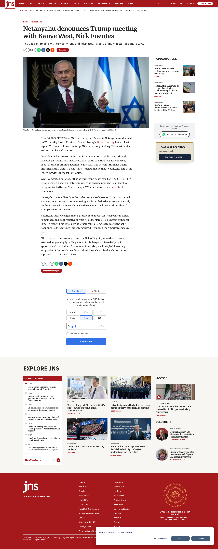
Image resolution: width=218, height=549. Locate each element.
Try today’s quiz (174, 157)
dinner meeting (106, 142)
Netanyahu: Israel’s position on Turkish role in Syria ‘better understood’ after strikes (128, 449)
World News (71, 443)
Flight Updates (81, 10)
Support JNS (205, 3)
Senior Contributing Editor (179, 449)
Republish (63, 50)
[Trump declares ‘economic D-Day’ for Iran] (87, 429)
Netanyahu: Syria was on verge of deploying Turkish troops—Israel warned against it (166, 89)
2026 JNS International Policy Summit (175, 512)
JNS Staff (158, 96)
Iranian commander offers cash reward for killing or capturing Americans (173, 409)
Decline (201, 538)
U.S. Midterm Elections (52, 10)
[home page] (10, 4)
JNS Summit (129, 10)
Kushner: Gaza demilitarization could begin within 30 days (165, 107)
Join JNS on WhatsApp (176, 134)
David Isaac (158, 77)
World (41, 3)
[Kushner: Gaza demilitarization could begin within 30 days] (189, 107)
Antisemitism (104, 3)
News (25, 21)
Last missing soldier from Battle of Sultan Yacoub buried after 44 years (43, 448)
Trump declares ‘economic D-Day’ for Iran (86, 448)
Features (119, 3)
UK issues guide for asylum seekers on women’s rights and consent (43, 409)
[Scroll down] (58, 460)
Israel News (36, 21)
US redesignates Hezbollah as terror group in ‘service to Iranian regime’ (130, 406)
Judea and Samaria (96, 10)
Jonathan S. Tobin (177, 440)
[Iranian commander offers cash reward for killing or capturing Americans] (175, 392)
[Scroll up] (54, 460)
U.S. (31, 3)
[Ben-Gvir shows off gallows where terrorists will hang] (189, 70)
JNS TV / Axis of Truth (163, 403)
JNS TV (76, 3)
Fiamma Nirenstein (177, 460)
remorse (113, 187)
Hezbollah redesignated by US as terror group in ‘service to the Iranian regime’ (44, 429)
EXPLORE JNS (41, 368)
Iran (121, 10)
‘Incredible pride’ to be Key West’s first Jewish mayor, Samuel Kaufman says (86, 408)
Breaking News (35, 378)
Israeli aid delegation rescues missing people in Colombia (44, 439)
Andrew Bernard (73, 414)
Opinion (64, 3)
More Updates (31, 460)
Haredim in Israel (112, 10)
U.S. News (70, 402)
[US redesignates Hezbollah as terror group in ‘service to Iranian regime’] (131, 387)
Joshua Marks (116, 455)
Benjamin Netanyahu (51, 270)
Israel (22, 3)
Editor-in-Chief (141, 10)
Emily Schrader (161, 415)
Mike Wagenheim (117, 411)
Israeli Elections (68, 10)
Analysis (52, 3)
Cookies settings (160, 538)
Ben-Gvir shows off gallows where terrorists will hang (166, 71)
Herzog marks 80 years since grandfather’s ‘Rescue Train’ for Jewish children (41, 398)
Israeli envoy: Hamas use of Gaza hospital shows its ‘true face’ (42, 388)
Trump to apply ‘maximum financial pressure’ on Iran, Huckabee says (43, 418)
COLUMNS (162, 422)
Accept (180, 538)
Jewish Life (88, 3)
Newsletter (176, 3)
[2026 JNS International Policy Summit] (175, 495)
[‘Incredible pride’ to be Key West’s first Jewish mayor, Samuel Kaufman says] (87, 387)
